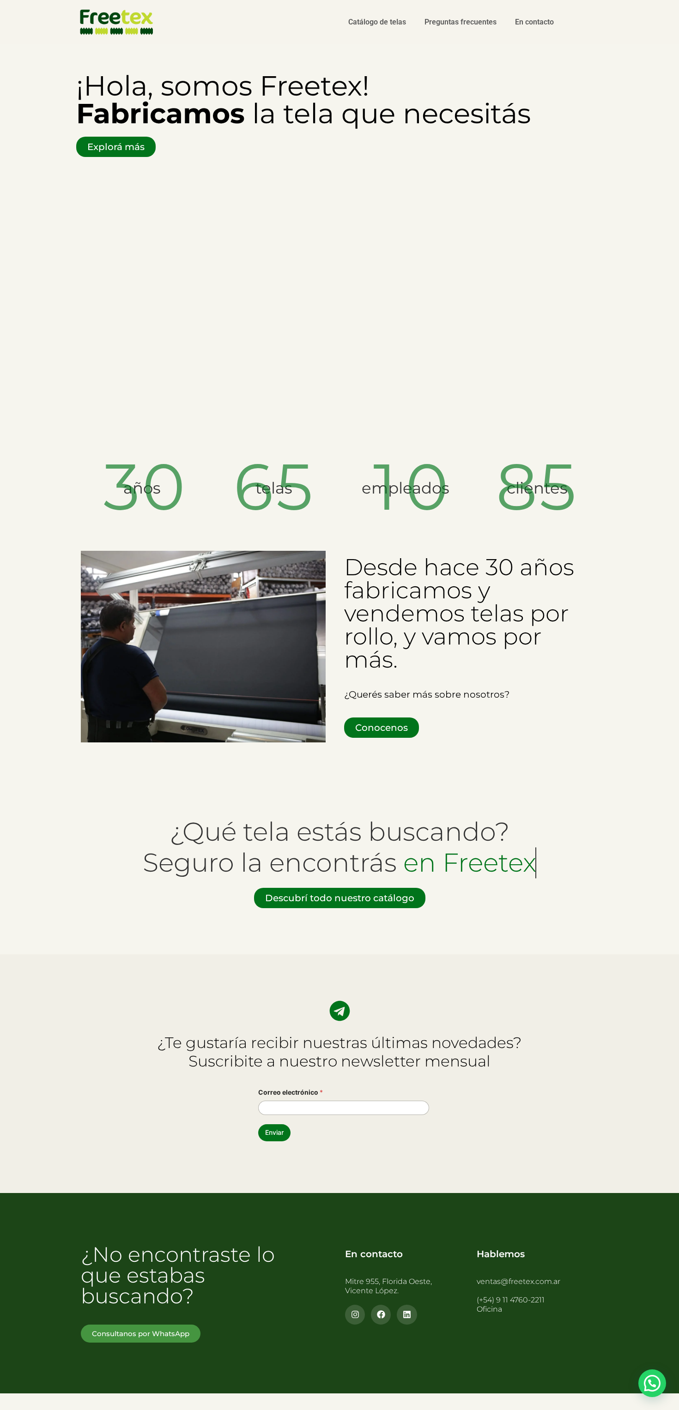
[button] (652, 1383)
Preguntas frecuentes (460, 22)
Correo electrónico (290, 1092)
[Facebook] (381, 1315)
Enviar (274, 1132)
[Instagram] (355, 1315)
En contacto (534, 22)
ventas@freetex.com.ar (518, 1281)
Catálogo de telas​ (377, 22)
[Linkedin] (407, 1315)
